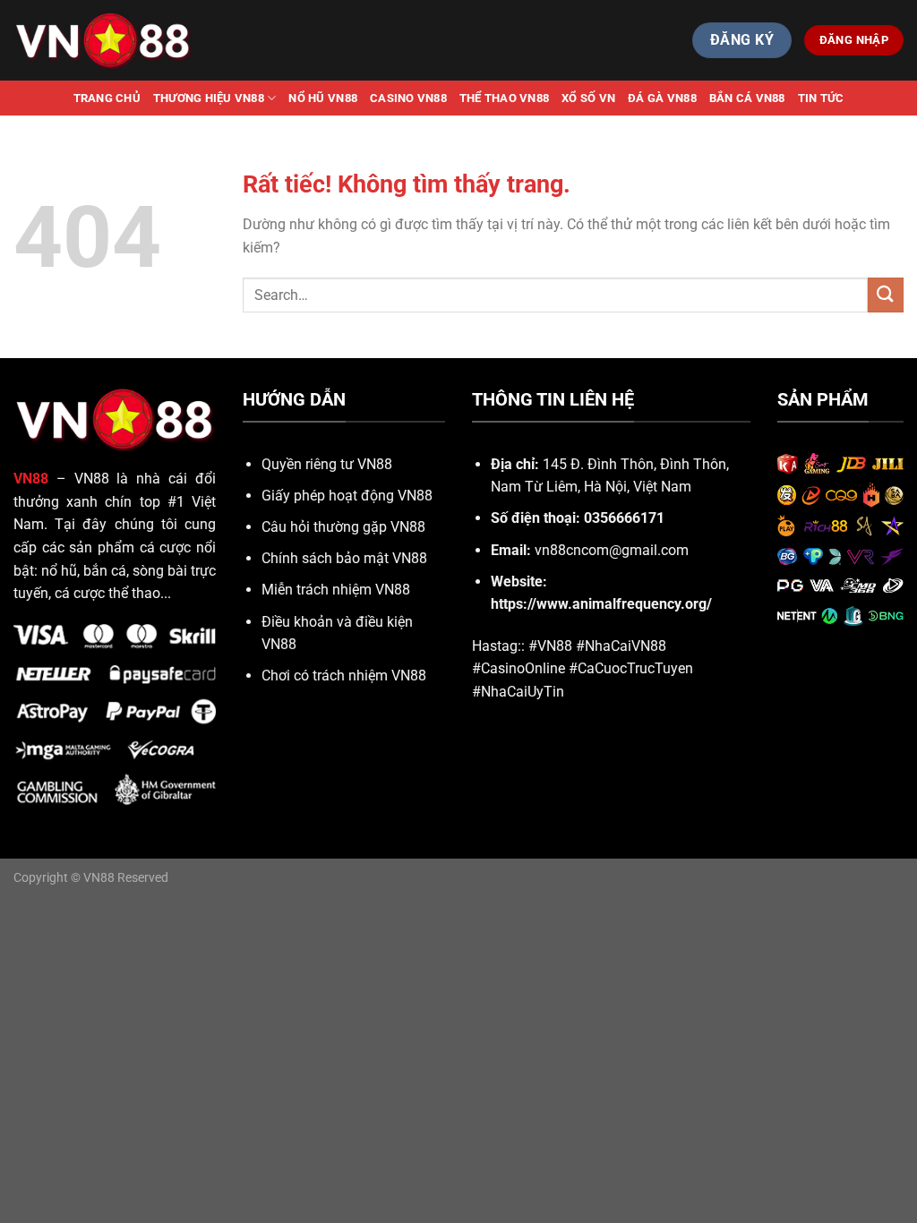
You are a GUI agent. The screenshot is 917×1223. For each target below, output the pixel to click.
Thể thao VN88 (504, 98)
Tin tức (821, 98)
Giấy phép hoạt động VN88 (347, 495)
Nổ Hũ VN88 (322, 98)
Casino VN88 (408, 98)
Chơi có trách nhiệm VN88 (343, 675)
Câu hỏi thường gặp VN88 (343, 526)
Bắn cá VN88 (747, 98)
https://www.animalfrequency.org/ (601, 603)
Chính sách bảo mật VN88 (344, 558)
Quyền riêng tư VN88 (326, 464)
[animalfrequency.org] (103, 40)
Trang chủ (107, 98)
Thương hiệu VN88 (208, 98)
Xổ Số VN (588, 98)
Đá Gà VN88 (662, 98)
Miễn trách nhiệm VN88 (335, 589)
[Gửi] (886, 295)
